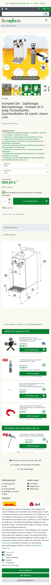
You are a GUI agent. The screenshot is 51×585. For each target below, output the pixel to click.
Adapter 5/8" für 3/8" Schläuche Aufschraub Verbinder (21, 139)
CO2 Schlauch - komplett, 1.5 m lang (16, 135)
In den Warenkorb (30, 201)
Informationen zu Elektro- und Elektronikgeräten (23, 324)
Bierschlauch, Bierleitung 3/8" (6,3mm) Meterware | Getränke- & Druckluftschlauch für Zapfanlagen (31, 385)
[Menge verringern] (9, 203)
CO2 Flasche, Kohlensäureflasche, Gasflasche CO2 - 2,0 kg (23, 137)
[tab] (25, 227)
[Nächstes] (47, 57)
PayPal (8, 560)
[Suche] (46, 14)
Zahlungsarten (9, 484)
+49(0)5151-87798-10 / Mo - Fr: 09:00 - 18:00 (26, 3)
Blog (5, 494)
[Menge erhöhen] (9, 199)
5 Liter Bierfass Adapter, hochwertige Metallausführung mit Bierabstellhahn (31, 435)
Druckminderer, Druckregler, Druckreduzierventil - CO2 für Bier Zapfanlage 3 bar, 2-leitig (30, 339)
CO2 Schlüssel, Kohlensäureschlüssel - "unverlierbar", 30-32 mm (25, 133)
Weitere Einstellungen (10, 565)
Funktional (10, 563)
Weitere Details (10, 235)
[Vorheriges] (4, 57)
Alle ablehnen (25, 575)
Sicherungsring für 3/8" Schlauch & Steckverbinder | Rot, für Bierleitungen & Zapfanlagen (32, 407)
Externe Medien (12, 557)
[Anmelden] (2, 9)
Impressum (6, 543)
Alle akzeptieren (25, 570)
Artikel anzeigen (33, 373)
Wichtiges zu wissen (11, 491)
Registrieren (34, 486)
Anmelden (34, 484)
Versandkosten (20, 214)
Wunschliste (8, 208)
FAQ (5, 486)
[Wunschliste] (39, 9)
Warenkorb (34, 489)
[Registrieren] (7, 9)
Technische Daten (11, 228)
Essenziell (10, 552)
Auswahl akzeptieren (25, 580)
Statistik (9, 555)
